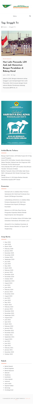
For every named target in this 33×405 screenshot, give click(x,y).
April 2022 (8, 322)
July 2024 (7, 285)
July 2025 (7, 261)
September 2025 (9, 259)
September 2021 (9, 337)
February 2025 (9, 270)
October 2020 (9, 354)
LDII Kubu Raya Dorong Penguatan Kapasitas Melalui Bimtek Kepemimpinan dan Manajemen (15, 212)
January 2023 (9, 309)
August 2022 (8, 317)
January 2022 (9, 328)
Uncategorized (9, 390)
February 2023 (9, 307)
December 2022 (9, 311)
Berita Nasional (7, 59)
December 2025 (9, 253)
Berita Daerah (9, 366)
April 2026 (8, 244)
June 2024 (8, 287)
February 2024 (9, 289)
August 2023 (8, 296)
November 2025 (9, 255)
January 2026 (9, 251)
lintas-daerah (9, 379)
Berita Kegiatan (9, 368)
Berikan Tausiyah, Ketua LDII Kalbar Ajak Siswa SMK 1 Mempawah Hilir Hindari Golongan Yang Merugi (15, 173)
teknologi (7, 388)
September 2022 (9, 315)
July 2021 (7, 341)
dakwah (7, 373)
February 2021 (9, 348)
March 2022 (8, 324)
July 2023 (7, 298)
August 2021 (8, 339)
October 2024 (9, 279)
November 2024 (9, 276)
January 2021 (9, 350)
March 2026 (8, 246)
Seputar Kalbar (9, 385)
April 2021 (8, 345)
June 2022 (8, 319)
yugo (14, 75)
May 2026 (8, 242)
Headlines (7, 375)
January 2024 (9, 292)
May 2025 (8, 266)
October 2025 (9, 257)
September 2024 (9, 281)
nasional (7, 381)
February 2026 (9, 248)
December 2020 (9, 352)
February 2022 (9, 326)
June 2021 (8, 343)
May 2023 (8, 302)
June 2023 (8, 300)
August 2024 (8, 283)
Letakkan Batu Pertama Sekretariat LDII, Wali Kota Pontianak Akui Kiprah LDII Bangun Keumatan (17, 194)
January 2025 (9, 272)
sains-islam (8, 383)
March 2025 (8, 268)
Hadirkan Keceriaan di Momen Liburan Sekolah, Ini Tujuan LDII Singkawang (16, 226)
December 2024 (9, 274)
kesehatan (8, 377)
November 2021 (9, 332)
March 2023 (8, 304)
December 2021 (9, 330)
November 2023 (9, 294)
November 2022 (9, 313)
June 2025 (8, 263)
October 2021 (9, 335)
